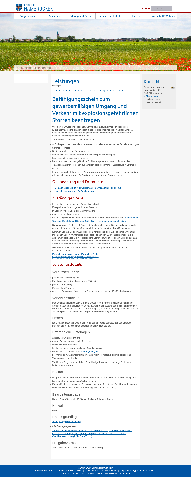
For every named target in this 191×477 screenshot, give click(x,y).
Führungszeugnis (89, 351)
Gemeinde (55, 16)
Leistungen (43, 67)
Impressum (78, 473)
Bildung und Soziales (82, 16)
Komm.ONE (123, 473)
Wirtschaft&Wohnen (163, 16)
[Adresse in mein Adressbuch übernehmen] (173, 88)
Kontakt (65, 473)
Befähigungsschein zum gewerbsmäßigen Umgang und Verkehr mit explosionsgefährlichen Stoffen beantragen (88, 189)
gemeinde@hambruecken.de (139, 470)
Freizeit (136, 16)
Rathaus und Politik (109, 16)
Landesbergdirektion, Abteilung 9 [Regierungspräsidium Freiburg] (75, 257)
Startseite (24, 67)
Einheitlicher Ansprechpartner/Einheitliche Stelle (75, 254)
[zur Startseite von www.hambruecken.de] (39, 12)
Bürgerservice (28, 16)
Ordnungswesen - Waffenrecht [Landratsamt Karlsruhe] (72, 258)
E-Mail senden (151, 96)
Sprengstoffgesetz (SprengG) (66, 421)
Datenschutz (94, 473)
